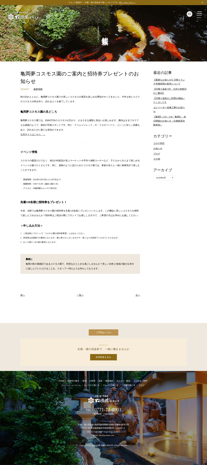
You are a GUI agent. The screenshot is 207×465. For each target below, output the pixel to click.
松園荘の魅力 (73, 381)
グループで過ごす (111, 385)
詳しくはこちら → (127, 2)
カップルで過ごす (92, 385)
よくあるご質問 (140, 381)
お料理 (92, 381)
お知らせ (157, 148)
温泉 (100, 381)
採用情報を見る (103, 357)
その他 (156, 159)
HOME (61, 381)
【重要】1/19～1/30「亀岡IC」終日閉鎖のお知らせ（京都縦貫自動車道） (169, 121)
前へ (22, 295)
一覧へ (80, 295)
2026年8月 (161, 178)
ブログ (156, 154)
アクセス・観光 (123, 381)
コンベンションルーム (71, 385)
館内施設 (109, 381)
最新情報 (38, 89)
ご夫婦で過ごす (128, 385)
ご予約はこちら (103, 332)
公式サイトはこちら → (32, 134)
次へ (138, 295)
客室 (84, 381)
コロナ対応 (159, 143)
